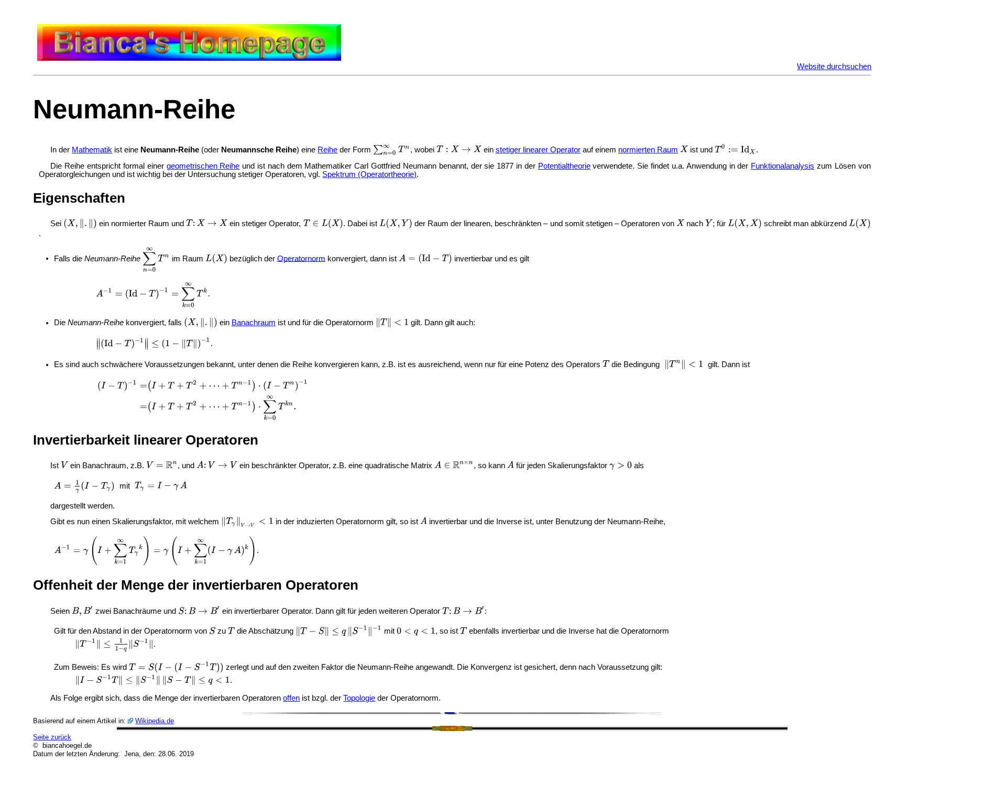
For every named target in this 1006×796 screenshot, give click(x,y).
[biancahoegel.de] (189, 58)
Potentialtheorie (564, 166)
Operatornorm (301, 258)
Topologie (359, 698)
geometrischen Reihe (203, 166)
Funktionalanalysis (782, 166)
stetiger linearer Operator (538, 150)
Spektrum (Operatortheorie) (369, 174)
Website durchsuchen (834, 66)
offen (291, 698)
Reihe (327, 150)
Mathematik (92, 150)
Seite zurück (52, 737)
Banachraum (254, 322)
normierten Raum (648, 150)
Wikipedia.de (154, 721)
